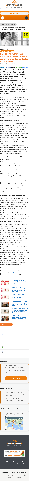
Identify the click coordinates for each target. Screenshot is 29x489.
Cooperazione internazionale (14, 466)
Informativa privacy (14, 472)
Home (2, 24)
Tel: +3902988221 (20, 414)
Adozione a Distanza (21, 462)
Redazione (5, 472)
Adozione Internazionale (7, 462)
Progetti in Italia (10, 24)
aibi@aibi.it (7, 416)
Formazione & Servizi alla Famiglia (16, 464)
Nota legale (15, 474)
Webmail (21, 474)
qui (13, 273)
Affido (4, 464)
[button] (2, 17)
